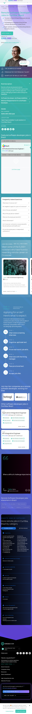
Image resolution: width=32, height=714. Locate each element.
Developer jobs (20, 536)
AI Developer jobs (6, 546)
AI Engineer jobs (6, 548)
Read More (4, 94)
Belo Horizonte (21, 504)
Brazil (29, 6)
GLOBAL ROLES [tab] (8, 528)
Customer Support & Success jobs (9, 577)
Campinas (18, 507)
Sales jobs (5, 619)
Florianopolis (26, 507)
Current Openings (10, 6)
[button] (15, 83)
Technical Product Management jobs (10, 607)
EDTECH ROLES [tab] (23, 528)
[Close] (29, 705)
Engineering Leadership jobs (8, 536)
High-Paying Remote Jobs (7, 678)
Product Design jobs (7, 540)
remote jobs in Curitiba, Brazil (12, 42)
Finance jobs (5, 599)
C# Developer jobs (6, 551)
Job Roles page (16, 169)
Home (2, 6)
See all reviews (21, 244)
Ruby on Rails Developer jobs (23, 549)
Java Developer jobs (21, 542)
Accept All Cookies (20, 711)
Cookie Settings (9, 711)
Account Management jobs (8, 617)
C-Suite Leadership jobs (7, 569)
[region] (16, 708)
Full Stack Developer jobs (22, 540)
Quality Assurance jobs (7, 542)
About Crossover (5, 667)
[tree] (16, 208)
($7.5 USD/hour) (18, 415)
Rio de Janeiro (12, 504)
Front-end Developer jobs (22, 539)
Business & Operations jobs (8, 589)
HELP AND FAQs (7, 664)
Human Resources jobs (7, 587)
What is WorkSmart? (6, 674)
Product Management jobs (8, 609)
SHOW (27, 154)
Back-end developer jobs (7, 549)
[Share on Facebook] (5, 129)
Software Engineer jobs (7, 545)
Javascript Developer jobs (22, 543)
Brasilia (3, 507)
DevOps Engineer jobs (21, 537)
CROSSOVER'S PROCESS (18, 307)
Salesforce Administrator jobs (8, 543)
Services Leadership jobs (7, 579)
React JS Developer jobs (22, 548)
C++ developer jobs (6, 552)
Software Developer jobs (22, 551)
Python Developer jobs (21, 546)
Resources (4, 672)
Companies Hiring (5, 669)
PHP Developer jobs (21, 545)
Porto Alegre (11, 507)
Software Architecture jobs (8, 560)
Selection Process (5, 680)
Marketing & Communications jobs (10, 620)
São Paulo (4, 504)
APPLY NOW (6, 33)
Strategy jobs (5, 590)
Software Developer (21, 6)
